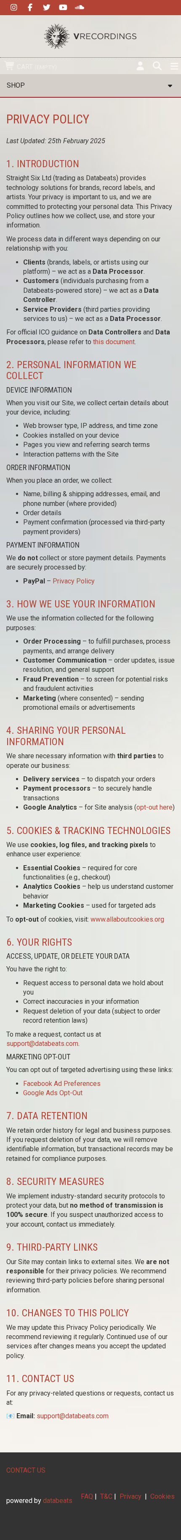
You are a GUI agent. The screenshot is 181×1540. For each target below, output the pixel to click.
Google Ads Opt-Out (53, 1093)
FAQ (87, 1496)
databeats (57, 1501)
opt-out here (154, 807)
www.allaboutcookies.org (127, 919)
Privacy (130, 1496)
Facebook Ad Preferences (62, 1084)
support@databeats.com (42, 1044)
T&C (106, 1496)
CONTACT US (25, 1470)
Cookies (162, 1496)
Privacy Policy (74, 581)
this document (114, 342)
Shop (16, 85)
